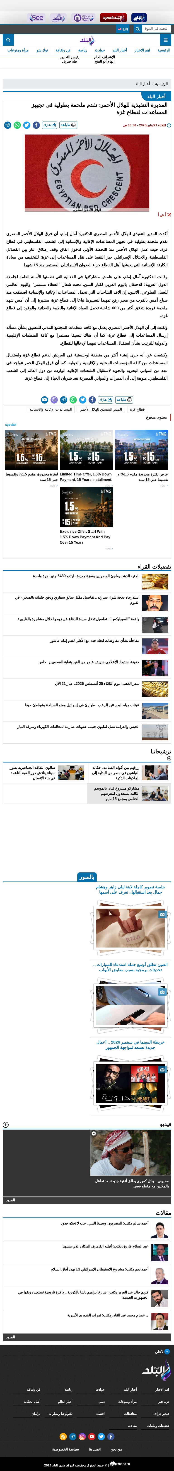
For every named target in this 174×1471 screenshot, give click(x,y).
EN (125, 29)
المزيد (10, 1200)
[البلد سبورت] (113, 17)
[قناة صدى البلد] (139, 17)
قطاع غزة (137, 409)
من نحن (116, 1449)
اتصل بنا (95, 1449)
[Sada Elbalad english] (36, 17)
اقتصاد (100, 1413)
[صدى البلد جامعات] (83, 17)
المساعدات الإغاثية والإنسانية (50, 409)
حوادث (100, 50)
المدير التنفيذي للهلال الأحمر (101, 409)
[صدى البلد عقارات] (58, 17)
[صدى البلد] (86, 40)
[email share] (7, 125)
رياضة (82, 50)
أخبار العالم (65, 1401)
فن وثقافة (63, 50)
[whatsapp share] (17, 125)
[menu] (165, 40)
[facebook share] (36, 125)
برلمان (36, 1413)
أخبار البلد (120, 50)
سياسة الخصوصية (65, 1449)
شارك (48, 125)
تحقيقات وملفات (158, 1426)
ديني (102, 1401)
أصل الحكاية (32, 1401)
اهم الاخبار (142, 50)
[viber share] (54, 400)
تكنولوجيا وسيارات (60, 1413)
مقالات (132, 1426)
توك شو (42, 50)
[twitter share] (26, 125)
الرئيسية (164, 50)
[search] (8, 40)
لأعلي (159, 1352)
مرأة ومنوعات (18, 50)
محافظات (130, 1413)
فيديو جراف (161, 1413)
